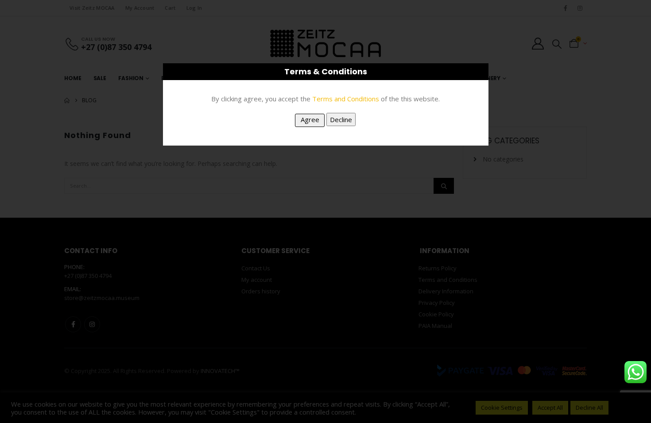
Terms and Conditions (345, 98)
